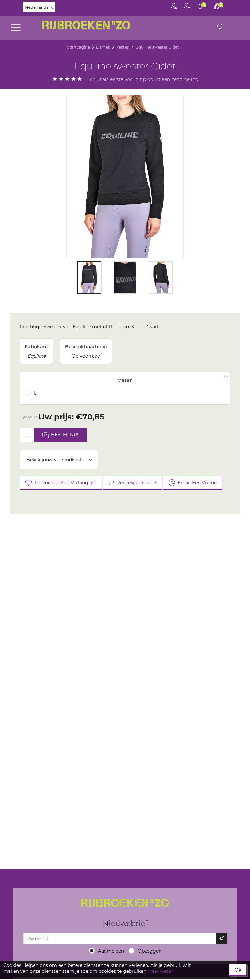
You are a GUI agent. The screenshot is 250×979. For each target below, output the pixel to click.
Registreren (174, 8)
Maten (125, 380)
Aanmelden (111, 951)
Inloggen (187, 8)
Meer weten (160, 971)
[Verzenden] (221, 938)
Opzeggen (149, 951)
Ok (238, 970)
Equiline (36, 356)
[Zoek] (220, 28)
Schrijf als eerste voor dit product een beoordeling (143, 79)
